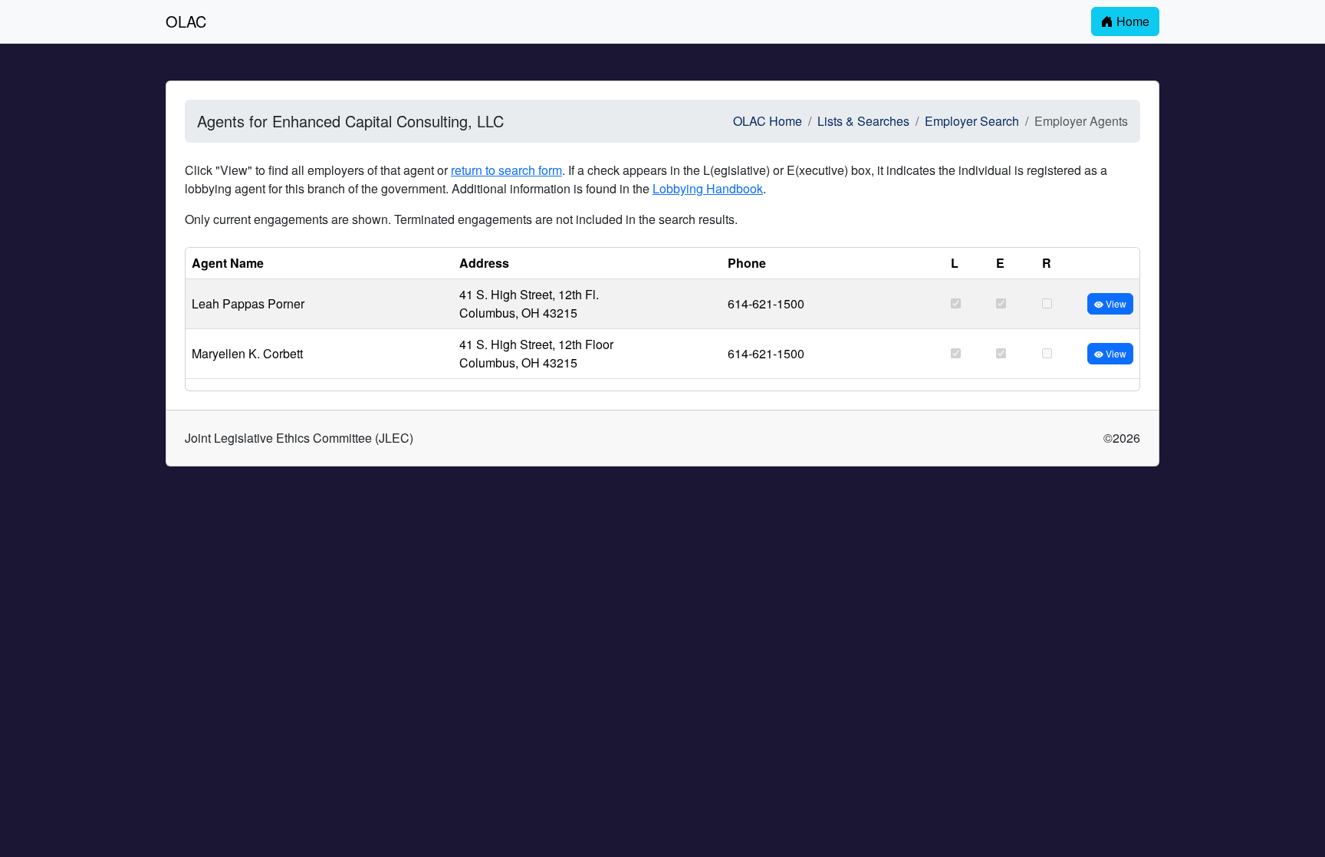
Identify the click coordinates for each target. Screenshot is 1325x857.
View (1114, 303)
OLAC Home (767, 121)
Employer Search (972, 121)
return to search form (506, 170)
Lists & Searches (863, 121)
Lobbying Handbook (708, 188)
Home (1131, 21)
